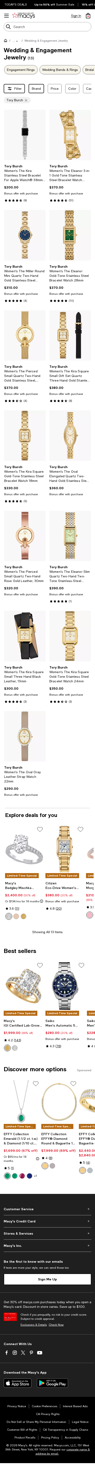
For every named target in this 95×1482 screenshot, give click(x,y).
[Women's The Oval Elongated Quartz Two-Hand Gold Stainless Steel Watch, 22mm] (70, 435)
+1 (35, 1176)
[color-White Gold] (9, 916)
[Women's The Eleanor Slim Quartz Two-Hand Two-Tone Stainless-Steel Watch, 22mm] (70, 536)
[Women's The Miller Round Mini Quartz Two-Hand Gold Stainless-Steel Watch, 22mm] (25, 235)
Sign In (76, 15)
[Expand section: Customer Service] (47, 1209)
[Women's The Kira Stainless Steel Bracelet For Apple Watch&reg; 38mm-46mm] (25, 135)
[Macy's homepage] (6, 41)
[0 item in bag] (88, 15)
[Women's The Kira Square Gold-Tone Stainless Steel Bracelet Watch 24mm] (70, 636)
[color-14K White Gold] (90, 1170)
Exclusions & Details (34, 1324)
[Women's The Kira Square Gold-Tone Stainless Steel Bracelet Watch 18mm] (25, 435)
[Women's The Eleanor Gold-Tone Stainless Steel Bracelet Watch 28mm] (70, 235)
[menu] (6, 15)
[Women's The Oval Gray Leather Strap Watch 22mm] (25, 736)
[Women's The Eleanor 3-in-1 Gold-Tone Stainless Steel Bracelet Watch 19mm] (70, 135)
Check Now (56, 1324)
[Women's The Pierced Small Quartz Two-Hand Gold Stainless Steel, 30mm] (25, 335)
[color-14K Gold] (82, 1170)
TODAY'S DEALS (16, 4)
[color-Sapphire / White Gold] (29, 1176)
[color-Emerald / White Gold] (7, 1176)
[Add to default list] (40, 829)
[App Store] (17, 1383)
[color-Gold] (45, 1166)
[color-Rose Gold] (16, 916)
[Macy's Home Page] (23, 15)
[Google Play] (52, 1383)
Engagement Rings (21, 70)
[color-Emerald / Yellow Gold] (15, 1176)
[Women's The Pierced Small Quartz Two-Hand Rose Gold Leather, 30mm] (25, 536)
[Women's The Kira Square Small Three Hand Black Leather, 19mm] (25, 636)
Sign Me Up (47, 1279)
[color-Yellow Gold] (23, 916)
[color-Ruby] (22, 1176)
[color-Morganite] (89, 915)
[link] (25, 183)
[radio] (8, 916)
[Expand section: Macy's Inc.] (47, 1246)
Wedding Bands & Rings (60, 70)
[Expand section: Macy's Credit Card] (47, 1221)
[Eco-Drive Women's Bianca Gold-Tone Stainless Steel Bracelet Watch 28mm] (64, 849)
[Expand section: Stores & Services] (47, 1233)
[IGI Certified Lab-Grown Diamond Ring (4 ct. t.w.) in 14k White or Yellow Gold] (24, 986)
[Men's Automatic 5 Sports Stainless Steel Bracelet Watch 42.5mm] (65, 986)
